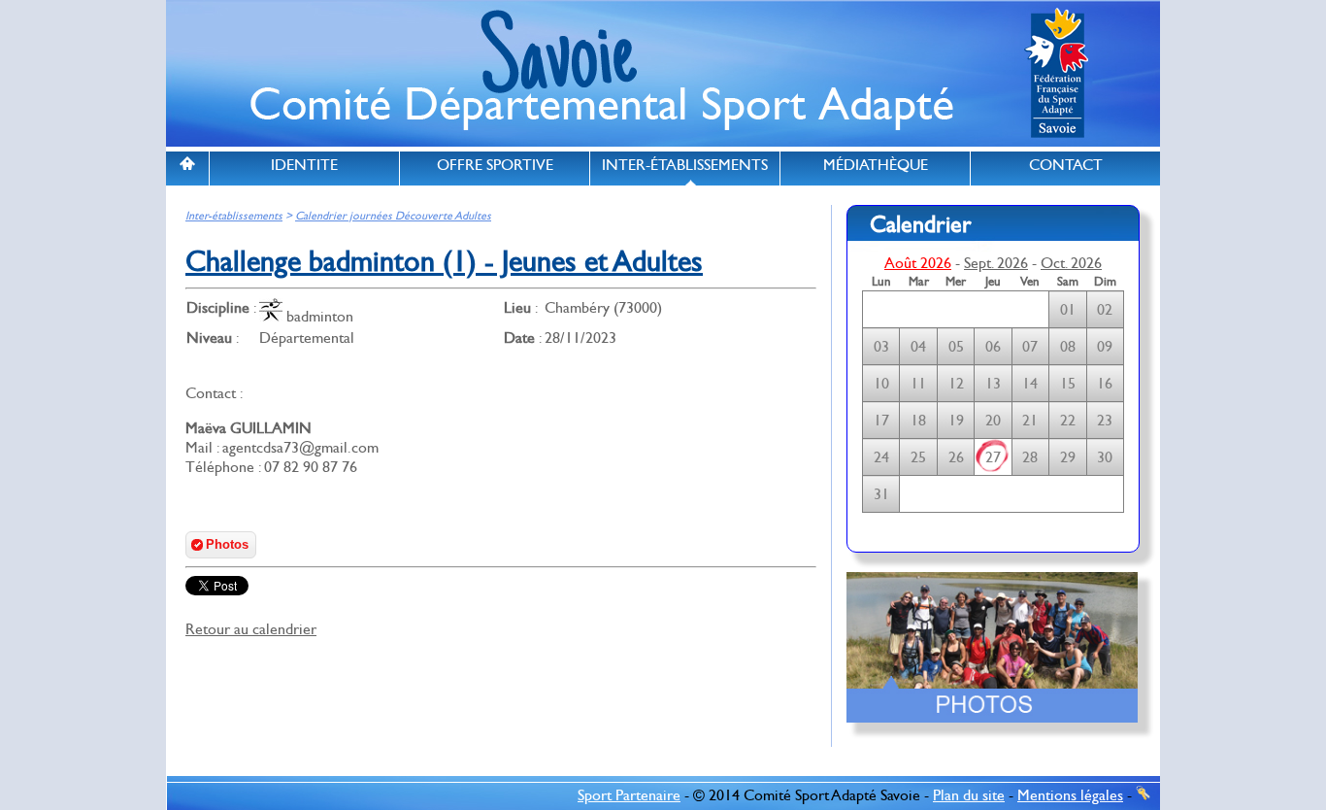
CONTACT (1066, 165)
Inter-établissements (233, 216)
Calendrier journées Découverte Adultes (393, 216)
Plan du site (969, 795)
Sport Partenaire (629, 795)
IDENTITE (304, 165)
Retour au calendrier (250, 629)
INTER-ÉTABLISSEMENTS (685, 165)
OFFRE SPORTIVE (495, 165)
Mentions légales (1070, 795)
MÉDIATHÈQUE (875, 165)
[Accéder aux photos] (992, 737)
